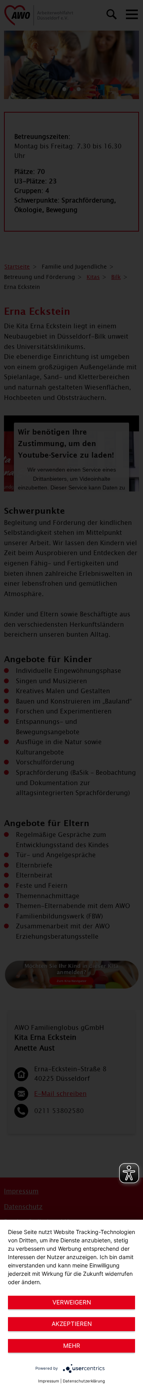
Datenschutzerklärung (84, 1380)
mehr (71, 1345)
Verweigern (71, 1302)
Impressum (48, 1380)
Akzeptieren (72, 1324)
